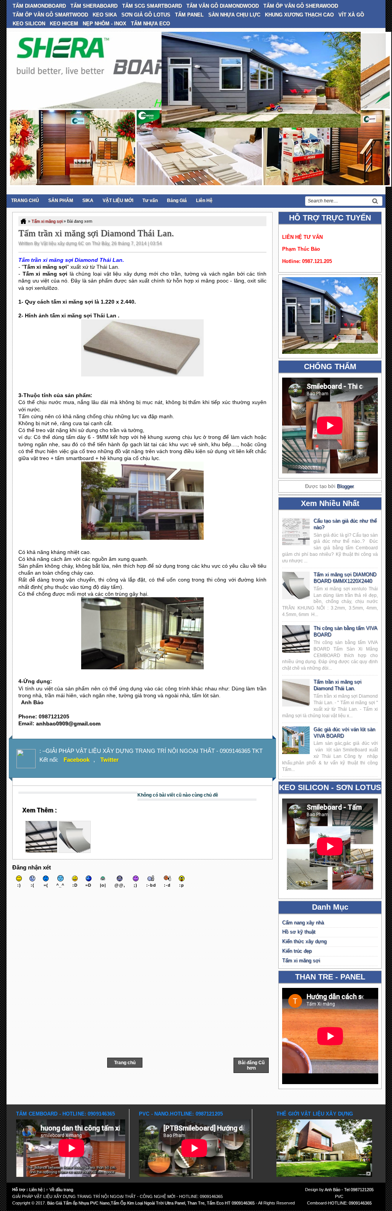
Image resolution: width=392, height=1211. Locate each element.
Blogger (345, 486)
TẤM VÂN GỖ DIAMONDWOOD (222, 6)
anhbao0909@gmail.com (68, 723)
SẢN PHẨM (60, 200)
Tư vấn (150, 200)
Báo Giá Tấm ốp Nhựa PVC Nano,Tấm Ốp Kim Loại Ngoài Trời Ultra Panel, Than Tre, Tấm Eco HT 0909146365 (151, 1203)
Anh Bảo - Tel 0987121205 (349, 1189)
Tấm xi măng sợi (46, 221)
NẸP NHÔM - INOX (104, 23)
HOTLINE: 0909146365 (350, 1203)
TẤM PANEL (189, 15)
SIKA (87, 200)
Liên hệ (35, 1189)
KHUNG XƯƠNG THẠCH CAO (299, 15)
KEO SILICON (29, 23)
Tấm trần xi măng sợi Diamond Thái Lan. (96, 233)
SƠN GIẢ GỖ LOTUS (145, 15)
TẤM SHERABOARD (94, 6)
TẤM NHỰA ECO (150, 23)
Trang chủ (125, 1062)
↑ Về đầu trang (59, 1189)
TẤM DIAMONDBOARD (39, 6)
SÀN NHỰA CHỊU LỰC (234, 15)
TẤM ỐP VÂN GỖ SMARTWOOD (50, 15)
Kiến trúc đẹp (297, 951)
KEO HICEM (64, 23)
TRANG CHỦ (25, 200)
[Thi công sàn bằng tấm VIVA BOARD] (41, 851)
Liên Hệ (204, 200)
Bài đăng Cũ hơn (251, 1065)
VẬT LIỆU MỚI (118, 200)
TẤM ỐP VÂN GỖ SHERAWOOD (300, 6)
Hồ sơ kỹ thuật (298, 932)
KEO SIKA (105, 15)
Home (24, 221)
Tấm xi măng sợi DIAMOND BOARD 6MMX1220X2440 (345, 578)
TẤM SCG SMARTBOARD (152, 6)
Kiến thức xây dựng (304, 941)
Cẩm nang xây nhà (303, 922)
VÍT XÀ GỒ (351, 15)
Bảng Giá (177, 200)
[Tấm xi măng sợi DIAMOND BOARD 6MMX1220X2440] (75, 851)
